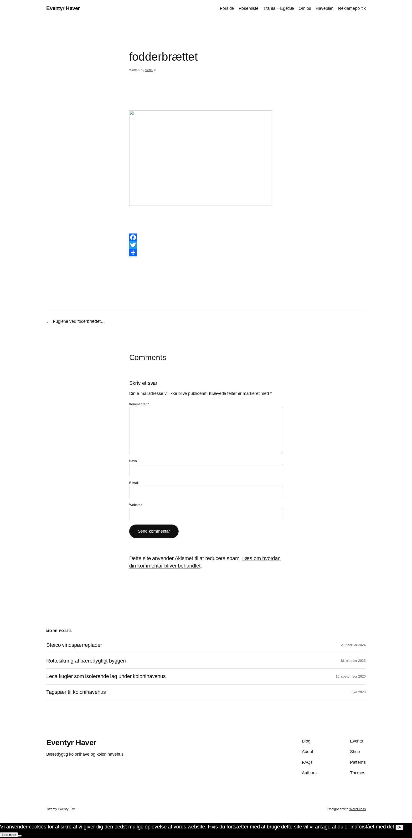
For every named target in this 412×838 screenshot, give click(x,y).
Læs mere (9, 835)
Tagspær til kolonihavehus (76, 692)
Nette (149, 70)
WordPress (357, 809)
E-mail (134, 483)
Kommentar (139, 404)
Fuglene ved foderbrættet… (79, 321)
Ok (399, 827)
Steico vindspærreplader (74, 645)
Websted (135, 505)
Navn (133, 461)
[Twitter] (206, 245)
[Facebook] (206, 237)
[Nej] (20, 836)
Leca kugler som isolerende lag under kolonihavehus (106, 676)
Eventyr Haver (63, 8)
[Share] (206, 252)
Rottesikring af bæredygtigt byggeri (86, 661)
